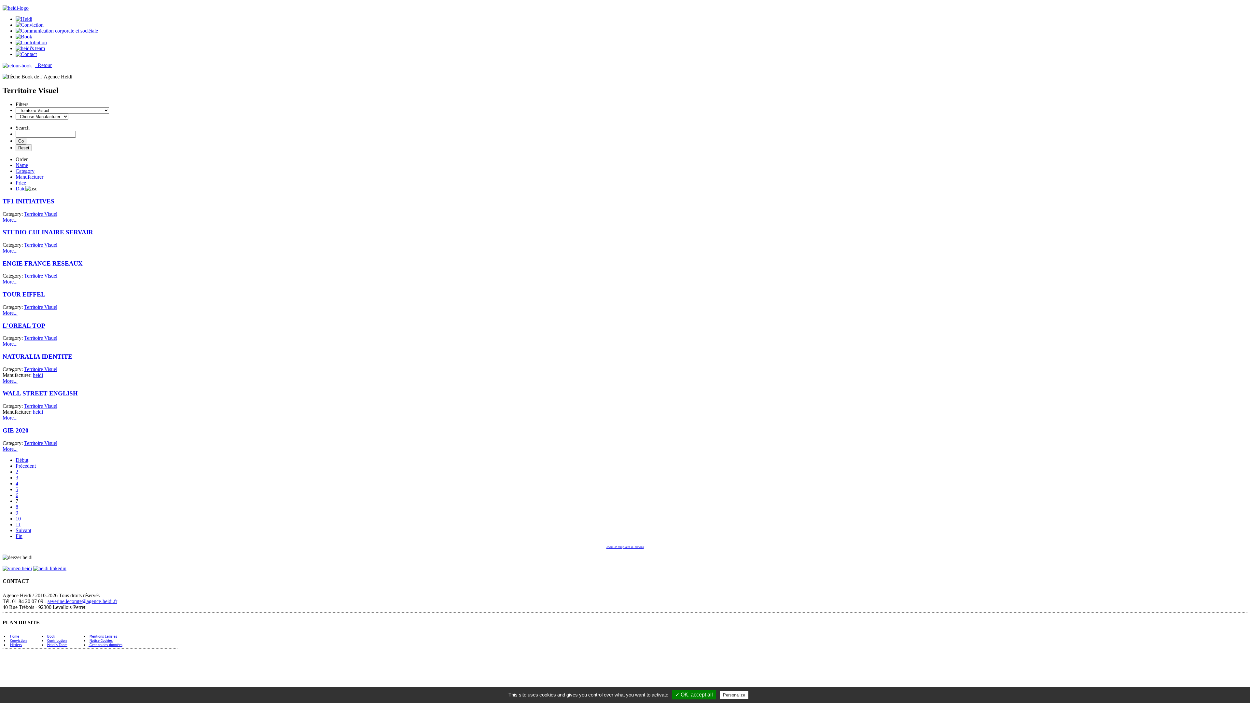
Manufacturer (29, 177)
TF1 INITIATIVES (28, 201)
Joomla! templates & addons (625, 547)
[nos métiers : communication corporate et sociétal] (57, 31)
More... (10, 220)
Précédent (26, 466)
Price (21, 183)
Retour (43, 65)
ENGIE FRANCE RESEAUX (43, 263)
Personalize (734, 695)
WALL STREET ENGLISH (40, 393)
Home (14, 636)
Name (22, 165)
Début (22, 460)
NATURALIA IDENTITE (37, 356)
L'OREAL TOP (24, 325)
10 (18, 518)
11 (18, 524)
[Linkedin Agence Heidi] (49, 568)
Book (51, 636)
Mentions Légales (103, 636)
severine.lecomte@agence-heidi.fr (82, 601)
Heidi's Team (57, 644)
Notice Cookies (101, 640)
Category (25, 171)
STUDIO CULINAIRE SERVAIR (48, 232)
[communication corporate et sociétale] (24, 19)
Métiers (16, 644)
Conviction (18, 640)
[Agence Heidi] (16, 8)
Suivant (23, 530)
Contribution (57, 640)
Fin (19, 536)
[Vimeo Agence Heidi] (17, 568)
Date (20, 188)
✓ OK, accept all (694, 694)
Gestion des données (105, 644)
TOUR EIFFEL (24, 294)
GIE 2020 (16, 430)
